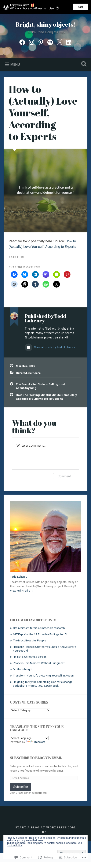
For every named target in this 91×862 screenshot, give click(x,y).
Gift (80, 6)
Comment (64, 476)
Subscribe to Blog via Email (36, 758)
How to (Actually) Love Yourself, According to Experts (43, 112)
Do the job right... (23, 669)
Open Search (83, 64)
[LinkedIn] (68, 42)
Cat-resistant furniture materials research (39, 628)
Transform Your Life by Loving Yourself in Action (43, 675)
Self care (34, 373)
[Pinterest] (40, 42)
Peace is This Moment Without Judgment (39, 663)
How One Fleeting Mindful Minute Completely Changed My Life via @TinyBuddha (46, 396)
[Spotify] (50, 42)
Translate (39, 741)
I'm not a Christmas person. (30, 656)
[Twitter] (59, 42)
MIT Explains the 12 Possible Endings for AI (40, 634)
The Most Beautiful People (29, 640)
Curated (21, 373)
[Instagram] (31, 42)
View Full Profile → (22, 590)
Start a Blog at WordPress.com (45, 827)
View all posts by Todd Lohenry (54, 347)
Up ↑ (45, 832)
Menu (15, 65)
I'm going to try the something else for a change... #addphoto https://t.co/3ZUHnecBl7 (43, 683)
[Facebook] (22, 42)
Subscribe (20, 787)
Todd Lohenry (18, 576)
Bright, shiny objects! (45, 24)
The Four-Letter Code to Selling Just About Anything (40, 386)
